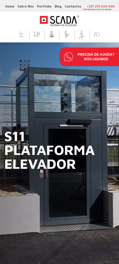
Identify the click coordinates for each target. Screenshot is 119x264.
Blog (58, 6)
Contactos (73, 6)
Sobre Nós (26, 6)
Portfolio (44, 6)
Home (9, 6)
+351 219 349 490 (101, 6)
